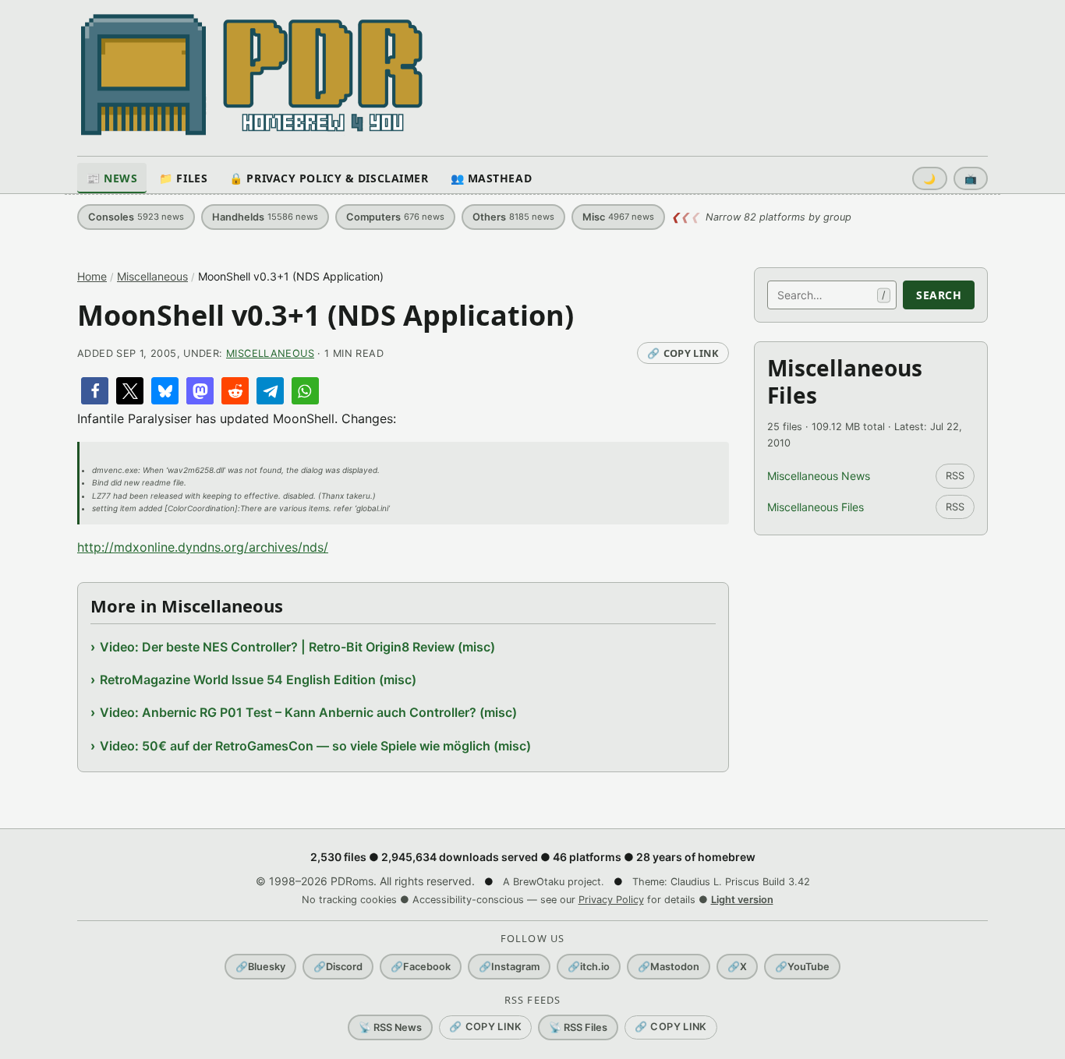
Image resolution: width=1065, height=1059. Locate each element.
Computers (395, 217)
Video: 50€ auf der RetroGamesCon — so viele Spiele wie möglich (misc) (315, 746)
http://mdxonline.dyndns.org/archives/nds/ (202, 547)
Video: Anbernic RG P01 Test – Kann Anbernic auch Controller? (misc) (308, 712)
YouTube (802, 967)
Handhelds (265, 217)
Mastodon (668, 967)
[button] (94, 390)
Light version (742, 899)
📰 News (112, 178)
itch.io (589, 967)
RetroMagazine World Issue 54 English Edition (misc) (258, 679)
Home (92, 276)
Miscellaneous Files (815, 507)
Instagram (509, 967)
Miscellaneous (152, 276)
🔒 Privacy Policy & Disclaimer (328, 178)
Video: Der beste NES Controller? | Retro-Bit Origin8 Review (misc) (297, 647)
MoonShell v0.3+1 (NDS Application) (325, 315)
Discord (338, 967)
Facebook (421, 967)
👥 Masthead (491, 178)
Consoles (136, 217)
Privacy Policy (611, 899)
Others (513, 217)
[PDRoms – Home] (252, 74)
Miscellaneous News (818, 475)
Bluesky (260, 967)
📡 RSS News (390, 1027)
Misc (618, 217)
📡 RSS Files (578, 1027)
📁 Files (183, 178)
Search (938, 295)
